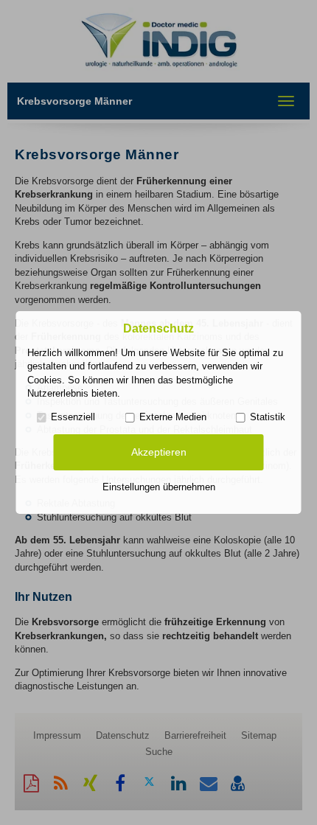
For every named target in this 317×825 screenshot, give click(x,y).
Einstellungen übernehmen (158, 486)
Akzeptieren (159, 452)
